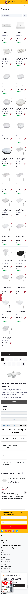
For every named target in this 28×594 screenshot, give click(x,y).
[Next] (25, 492)
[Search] (21, 2)
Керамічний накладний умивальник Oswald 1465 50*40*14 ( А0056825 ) (21, 109)
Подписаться (14, 526)
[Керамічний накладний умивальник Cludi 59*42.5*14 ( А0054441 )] (20, 51)
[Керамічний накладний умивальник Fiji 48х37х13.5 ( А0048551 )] (20, 76)
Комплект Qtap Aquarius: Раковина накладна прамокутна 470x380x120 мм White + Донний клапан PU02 (7, 210)
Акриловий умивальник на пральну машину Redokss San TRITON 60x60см (7, 59)
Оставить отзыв (5, 35)
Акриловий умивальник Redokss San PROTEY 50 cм (21, 33)
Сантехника (6, 5)
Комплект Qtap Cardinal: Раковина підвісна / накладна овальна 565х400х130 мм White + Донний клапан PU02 (21, 235)
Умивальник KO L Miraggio (8, 422)
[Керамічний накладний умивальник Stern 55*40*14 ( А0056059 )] (6, 151)
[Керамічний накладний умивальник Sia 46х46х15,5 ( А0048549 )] (20, 125)
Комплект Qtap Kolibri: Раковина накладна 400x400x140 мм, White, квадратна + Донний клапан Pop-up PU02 (7, 312)
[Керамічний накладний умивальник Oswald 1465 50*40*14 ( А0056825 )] (20, 102)
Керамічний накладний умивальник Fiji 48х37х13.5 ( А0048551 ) (21, 84)
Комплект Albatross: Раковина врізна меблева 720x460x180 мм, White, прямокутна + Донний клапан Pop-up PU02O (7, 184)
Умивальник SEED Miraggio (9, 416)
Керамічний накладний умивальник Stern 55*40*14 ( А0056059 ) (7, 159)
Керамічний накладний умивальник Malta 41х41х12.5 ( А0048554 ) (7, 109)
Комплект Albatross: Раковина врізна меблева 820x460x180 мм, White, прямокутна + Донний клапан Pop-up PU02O (21, 184)
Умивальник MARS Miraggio (9, 413)
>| (23, 364)
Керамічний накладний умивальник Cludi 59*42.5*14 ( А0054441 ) (21, 59)
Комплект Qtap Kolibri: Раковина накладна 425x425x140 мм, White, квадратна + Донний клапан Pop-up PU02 (21, 312)
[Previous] (2, 492)
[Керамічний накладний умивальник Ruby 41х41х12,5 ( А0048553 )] (6, 125)
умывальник (8, 395)
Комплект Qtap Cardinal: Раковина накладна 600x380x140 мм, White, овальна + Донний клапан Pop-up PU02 (7, 235)
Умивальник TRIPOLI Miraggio (9, 425)
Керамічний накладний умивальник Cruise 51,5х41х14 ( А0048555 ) (7, 84)
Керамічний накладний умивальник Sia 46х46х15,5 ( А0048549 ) (21, 133)
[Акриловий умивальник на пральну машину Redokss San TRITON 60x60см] (6, 51)
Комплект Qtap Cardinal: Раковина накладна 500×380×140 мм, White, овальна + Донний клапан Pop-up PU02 (21, 210)
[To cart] (11, 39)
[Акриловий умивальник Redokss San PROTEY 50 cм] (20, 25)
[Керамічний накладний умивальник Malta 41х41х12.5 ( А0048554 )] (6, 102)
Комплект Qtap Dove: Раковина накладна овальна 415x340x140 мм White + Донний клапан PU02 (7, 287)
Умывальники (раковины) (16, 5)
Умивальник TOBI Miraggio (9, 419)
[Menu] (2, 2)
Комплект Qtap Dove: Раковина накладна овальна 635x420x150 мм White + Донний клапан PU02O (21, 287)
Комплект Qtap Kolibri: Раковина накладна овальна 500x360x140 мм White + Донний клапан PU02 (7, 338)
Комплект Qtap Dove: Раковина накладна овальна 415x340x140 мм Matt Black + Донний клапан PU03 (21, 261)
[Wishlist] (11, 21)
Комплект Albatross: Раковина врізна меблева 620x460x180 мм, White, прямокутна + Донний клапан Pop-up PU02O (21, 159)
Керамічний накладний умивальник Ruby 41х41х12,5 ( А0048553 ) (7, 133)
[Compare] (11, 24)
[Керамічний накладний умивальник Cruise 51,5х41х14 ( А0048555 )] (6, 76)
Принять (14, 585)
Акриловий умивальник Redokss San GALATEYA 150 (7, 33)
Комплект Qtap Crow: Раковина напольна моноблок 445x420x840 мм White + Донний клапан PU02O (7, 261)
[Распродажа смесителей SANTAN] (7, 586)
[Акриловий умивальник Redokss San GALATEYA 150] (6, 25)
